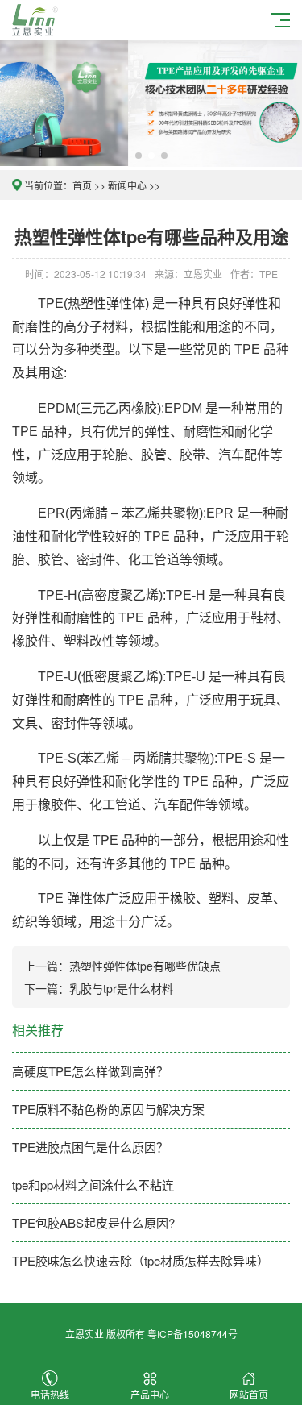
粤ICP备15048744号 (192, 1334)
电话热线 (50, 1394)
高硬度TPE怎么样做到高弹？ (90, 1070)
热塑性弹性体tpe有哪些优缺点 (145, 966)
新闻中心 (127, 185)
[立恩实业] (37, 18)
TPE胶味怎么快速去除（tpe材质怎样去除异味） (140, 1260)
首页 (82, 185)
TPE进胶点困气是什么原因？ (90, 1146)
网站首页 (249, 1394)
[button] (138, 155)
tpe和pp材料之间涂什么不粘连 (93, 1184)
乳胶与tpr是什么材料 (121, 988)
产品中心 (149, 1394)
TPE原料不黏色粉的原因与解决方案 (108, 1108)
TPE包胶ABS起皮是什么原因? (93, 1222)
